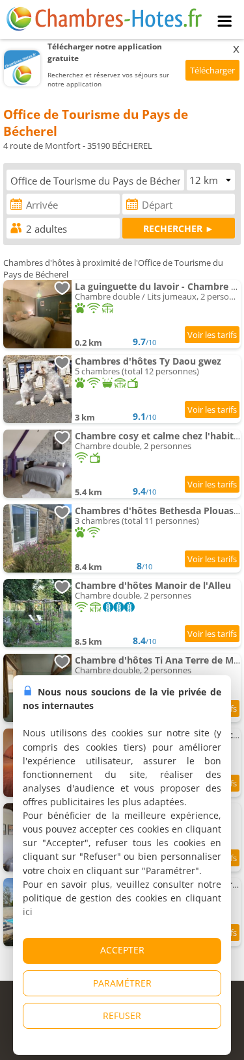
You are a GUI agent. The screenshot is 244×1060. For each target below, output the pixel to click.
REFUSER (122, 1015)
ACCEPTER (122, 950)
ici (28, 911)
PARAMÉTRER (122, 983)
